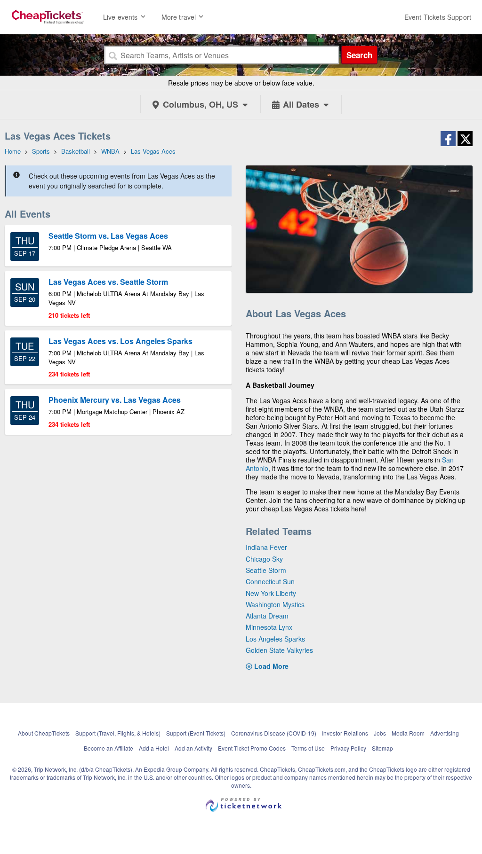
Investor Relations (345, 733)
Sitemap (382, 748)
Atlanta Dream (267, 615)
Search (359, 55)
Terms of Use (308, 748)
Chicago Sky (264, 559)
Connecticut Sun (270, 581)
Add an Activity (193, 748)
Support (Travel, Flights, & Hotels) (118, 733)
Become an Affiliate (108, 748)
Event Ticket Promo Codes (252, 748)
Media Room (408, 733)
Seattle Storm (266, 570)
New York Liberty (271, 593)
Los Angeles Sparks (275, 638)
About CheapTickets (44, 733)
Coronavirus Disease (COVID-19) (273, 733)
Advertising (444, 733)
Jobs (380, 733)
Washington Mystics (275, 604)
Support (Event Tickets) (195, 733)
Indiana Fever (266, 547)
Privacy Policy (348, 748)
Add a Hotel (154, 748)
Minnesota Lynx (269, 627)
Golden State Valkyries (279, 650)
